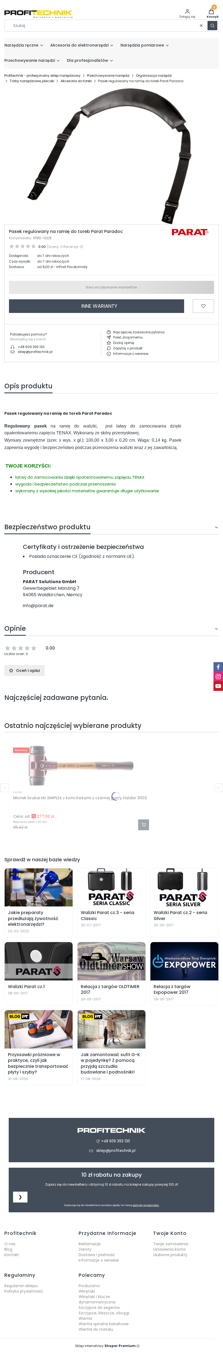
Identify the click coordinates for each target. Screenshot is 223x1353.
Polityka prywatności (23, 1291)
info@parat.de (38, 605)
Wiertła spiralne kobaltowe (104, 1324)
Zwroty (85, 1249)
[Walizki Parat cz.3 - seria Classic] (111, 887)
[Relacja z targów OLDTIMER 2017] (111, 961)
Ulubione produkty (170, 1254)
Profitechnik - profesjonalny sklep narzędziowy (42, 75)
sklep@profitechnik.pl (35, 351)
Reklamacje (90, 1244)
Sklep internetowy (105, 1345)
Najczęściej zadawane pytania (139, 332)
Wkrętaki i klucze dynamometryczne (97, 1299)
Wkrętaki (87, 1291)
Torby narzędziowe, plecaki (32, 81)
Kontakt (11, 1254)
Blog (8, 1249)
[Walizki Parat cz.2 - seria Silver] (184, 887)
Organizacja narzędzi (154, 75)
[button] (212, 25)
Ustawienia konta (169, 1249)
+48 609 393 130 (31, 347)
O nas (10, 1244)
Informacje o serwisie (130, 353)
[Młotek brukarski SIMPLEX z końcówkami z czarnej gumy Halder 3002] (81, 765)
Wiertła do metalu (96, 1329)
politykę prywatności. (146, 1205)
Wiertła (85, 1318)
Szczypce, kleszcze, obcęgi (104, 1313)
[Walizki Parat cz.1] (39, 961)
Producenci (89, 1286)
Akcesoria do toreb (76, 81)
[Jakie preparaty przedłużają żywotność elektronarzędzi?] (39, 887)
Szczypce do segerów (99, 1307)
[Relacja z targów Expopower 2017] (184, 961)
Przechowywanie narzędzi (108, 75)
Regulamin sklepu (21, 1286)
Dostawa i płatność (97, 1254)
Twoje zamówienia (170, 1244)
